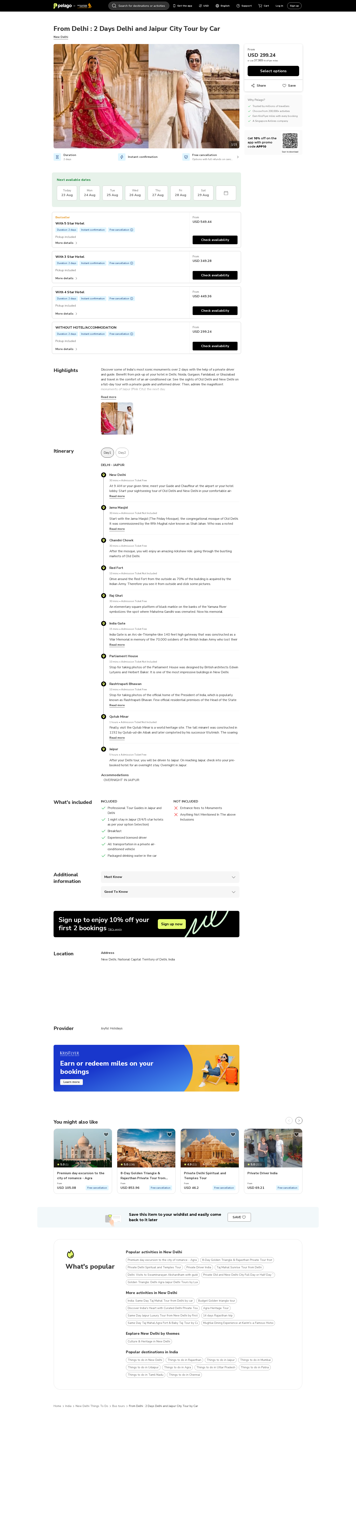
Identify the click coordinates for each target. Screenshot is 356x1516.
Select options (273, 71)
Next (242, 97)
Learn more (71, 1082)
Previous (50, 97)
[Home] (73, 6)
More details (64, 243)
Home (57, 1406)
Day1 (107, 452)
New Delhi (61, 37)
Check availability (215, 240)
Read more (108, 397)
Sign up (294, 5)
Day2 (122, 452)
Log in (279, 5)
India (68, 1406)
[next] (298, 1120)
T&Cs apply (115, 929)
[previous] (289, 1120)
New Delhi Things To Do (92, 1406)
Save (292, 85)
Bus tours (118, 1406)
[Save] (106, 1134)
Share (261, 85)
